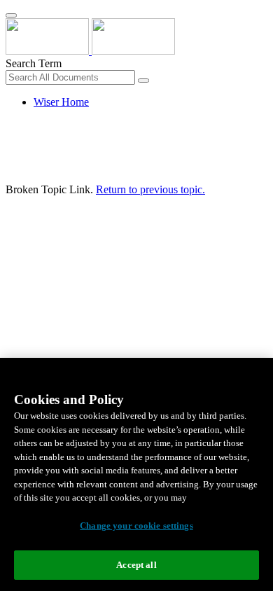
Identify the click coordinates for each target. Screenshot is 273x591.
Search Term (34, 63)
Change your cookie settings (136, 525)
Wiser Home (61, 102)
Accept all (136, 564)
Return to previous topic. (150, 189)
